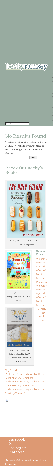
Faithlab (12, 464)
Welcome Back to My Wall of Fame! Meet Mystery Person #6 (42, 270)
